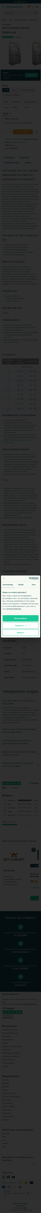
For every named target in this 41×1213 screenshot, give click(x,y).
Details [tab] (21, 584)
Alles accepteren (20, 618)
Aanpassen (19, 625)
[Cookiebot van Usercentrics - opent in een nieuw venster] (29, 578)
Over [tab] (34, 584)
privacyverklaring (14, 609)
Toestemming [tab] (8, 584)
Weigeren (20, 633)
